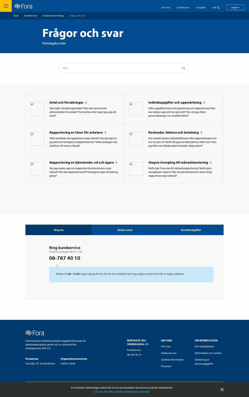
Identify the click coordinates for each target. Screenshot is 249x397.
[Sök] (183, 68)
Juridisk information (172, 359)
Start (16, 15)
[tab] (124, 230)
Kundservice (30, 15)
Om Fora (165, 7)
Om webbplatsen (204, 346)
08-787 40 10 (134, 354)
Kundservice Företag (53, 15)
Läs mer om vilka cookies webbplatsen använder (122, 391)
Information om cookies (208, 353)
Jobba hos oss (169, 353)
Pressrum (166, 366)
